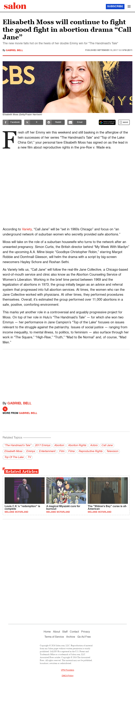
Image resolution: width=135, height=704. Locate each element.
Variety (27, 229)
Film (61, 451)
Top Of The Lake (14, 457)
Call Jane (107, 445)
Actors (93, 445)
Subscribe (115, 6)
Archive (70, 637)
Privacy (85, 632)
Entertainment (47, 451)
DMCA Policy (67, 676)
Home (47, 632)
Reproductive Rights (90, 451)
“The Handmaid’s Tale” (17, 445)
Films (71, 451)
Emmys (30, 451)
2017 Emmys (42, 445)
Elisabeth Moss (13, 451)
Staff (65, 632)
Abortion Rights (77, 445)
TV (29, 457)
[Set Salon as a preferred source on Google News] (107, 122)
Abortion (59, 445)
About (56, 632)
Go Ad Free (84, 637)
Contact (74, 632)
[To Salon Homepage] (15, 5)
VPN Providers (67, 670)
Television (112, 451)
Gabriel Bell (14, 50)
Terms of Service (54, 637)
